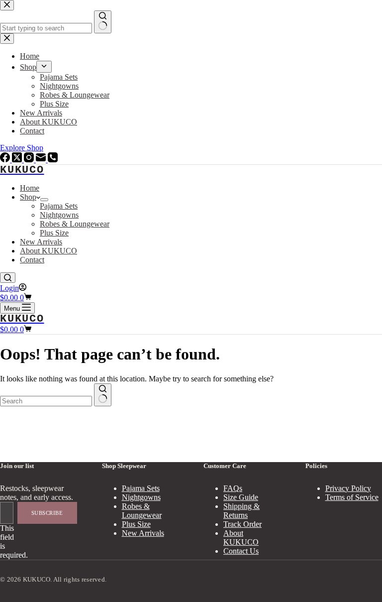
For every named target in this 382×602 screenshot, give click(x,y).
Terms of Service (352, 497)
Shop (28, 197)
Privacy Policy (348, 488)
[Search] (7, 277)
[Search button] (102, 394)
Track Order (242, 524)
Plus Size (54, 233)
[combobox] (46, 401)
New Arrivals (41, 242)
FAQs (232, 488)
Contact (32, 259)
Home (29, 188)
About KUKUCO (48, 250)
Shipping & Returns (241, 510)
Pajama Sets (59, 206)
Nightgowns (59, 215)
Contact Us (241, 551)
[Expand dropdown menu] (44, 199)
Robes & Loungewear (74, 224)
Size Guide (240, 497)
